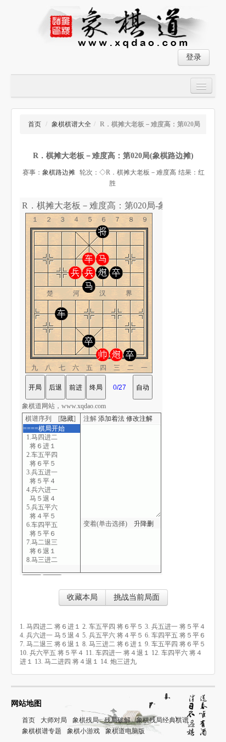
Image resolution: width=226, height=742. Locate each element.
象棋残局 (85, 720)
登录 (193, 57)
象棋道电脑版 (125, 731)
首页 (34, 124)
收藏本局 (82, 597)
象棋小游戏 (83, 731)
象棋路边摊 (58, 172)
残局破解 (117, 720)
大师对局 (54, 720)
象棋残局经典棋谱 (162, 720)
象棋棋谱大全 (71, 124)
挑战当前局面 (137, 597)
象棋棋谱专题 (41, 731)
